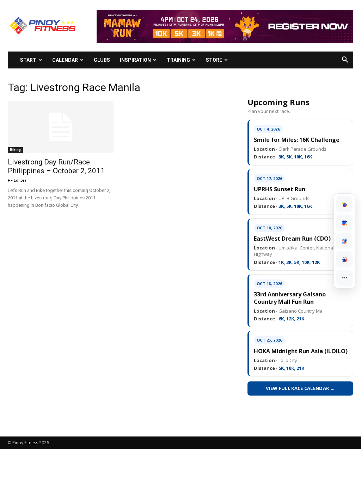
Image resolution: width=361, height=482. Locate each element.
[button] (344, 60)
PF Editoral (17, 180)
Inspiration (135, 60)
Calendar (65, 60)
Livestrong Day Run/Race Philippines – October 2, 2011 (56, 166)
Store (214, 60)
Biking (15, 150)
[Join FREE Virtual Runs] (344, 241)
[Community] (344, 259)
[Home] (344, 204)
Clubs (102, 60)
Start (28, 60)
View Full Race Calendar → (300, 388)
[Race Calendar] (344, 223)
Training (178, 60)
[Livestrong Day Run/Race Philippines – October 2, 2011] (61, 127)
